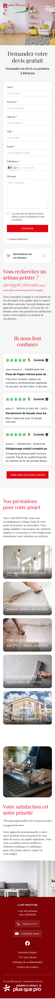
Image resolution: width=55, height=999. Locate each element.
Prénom (11, 101)
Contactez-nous (30, 933)
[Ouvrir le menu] (47, 8)
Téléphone (12, 161)
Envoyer (27, 228)
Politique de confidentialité (28, 962)
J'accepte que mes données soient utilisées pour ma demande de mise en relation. (28, 216)
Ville (9, 131)
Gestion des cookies (27, 966)
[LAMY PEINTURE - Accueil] (16, 8)
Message (11, 176)
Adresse (11, 116)
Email (10, 146)
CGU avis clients (27, 957)
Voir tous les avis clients (27, 474)
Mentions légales (27, 952)
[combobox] (27, 138)
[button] (27, 255)
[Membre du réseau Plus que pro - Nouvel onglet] (27, 988)
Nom (9, 87)
